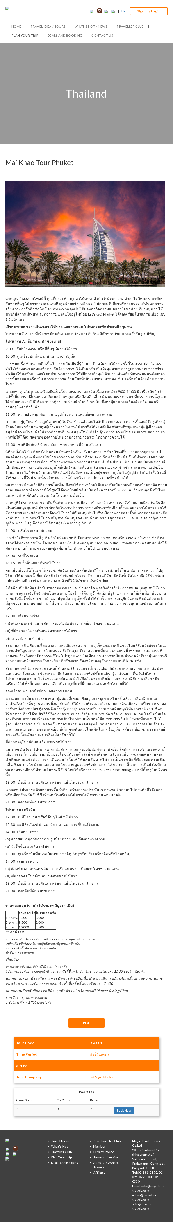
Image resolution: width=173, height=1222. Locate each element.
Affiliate (99, 1172)
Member (99, 1146)
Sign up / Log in (148, 11)
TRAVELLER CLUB (130, 26)
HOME (16, 26)
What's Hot (59, 1146)
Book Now (124, 1110)
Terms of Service (105, 1157)
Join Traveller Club (107, 1141)
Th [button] (123, 11)
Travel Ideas (60, 1141)
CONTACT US (102, 35)
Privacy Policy (103, 1152)
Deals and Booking (65, 1162)
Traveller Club (61, 1152)
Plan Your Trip (61, 1157)
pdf (86, 1023)
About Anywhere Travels (106, 1165)
